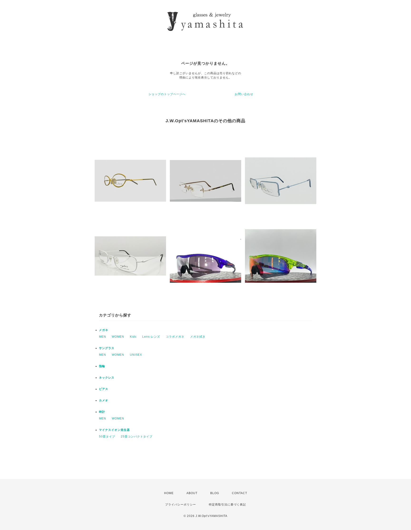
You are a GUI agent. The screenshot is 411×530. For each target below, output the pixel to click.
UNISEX (136, 354)
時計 (102, 411)
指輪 (102, 366)
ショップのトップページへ (167, 94)
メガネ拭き (198, 336)
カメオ (103, 400)
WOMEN (118, 336)
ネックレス (106, 377)
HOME (169, 493)
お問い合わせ (244, 94)
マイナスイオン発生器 (114, 430)
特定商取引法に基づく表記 (227, 504)
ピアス (103, 389)
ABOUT (191, 493)
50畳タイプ (107, 436)
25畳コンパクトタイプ (136, 436)
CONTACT (239, 493)
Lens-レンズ (151, 336)
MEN (102, 336)
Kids (133, 336)
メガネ (103, 330)
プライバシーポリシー (180, 504)
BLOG (214, 493)
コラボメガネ (175, 336)
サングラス (106, 348)
